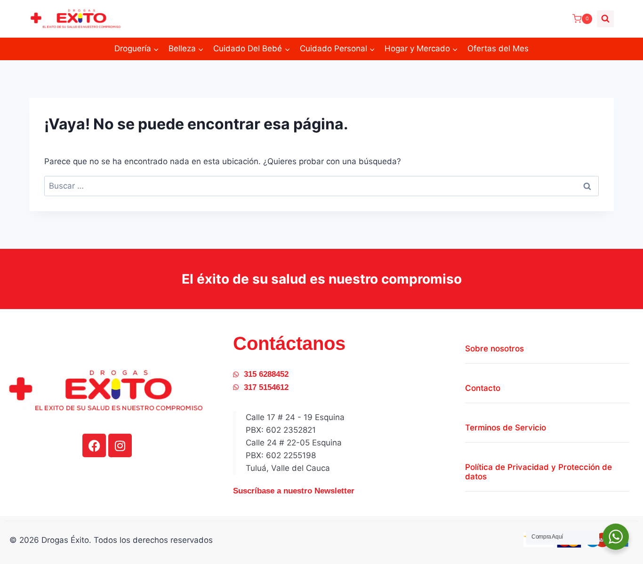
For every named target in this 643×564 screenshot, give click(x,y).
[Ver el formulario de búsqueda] (605, 18)
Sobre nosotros (494, 348)
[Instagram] (120, 445)
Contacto (482, 388)
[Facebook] (94, 445)
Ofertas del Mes (498, 48)
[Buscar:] (321, 186)
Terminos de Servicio (505, 427)
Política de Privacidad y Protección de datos (538, 471)
